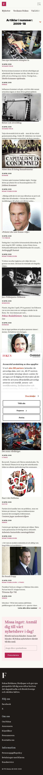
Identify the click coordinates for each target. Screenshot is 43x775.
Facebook (6, 704)
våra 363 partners (16, 368)
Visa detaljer (30, 396)
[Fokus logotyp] (4, 675)
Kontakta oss (8, 739)
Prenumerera (8, 735)
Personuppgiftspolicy (12, 752)
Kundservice (8, 761)
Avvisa (21, 418)
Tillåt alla (21, 403)
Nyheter (6, 10)
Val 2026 (35, 10)
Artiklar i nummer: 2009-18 (19, 21)
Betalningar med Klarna (13, 757)
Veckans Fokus (21, 10)
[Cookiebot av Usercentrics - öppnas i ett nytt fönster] (30, 355)
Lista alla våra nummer (28, 608)
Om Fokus (6, 721)
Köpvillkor (7, 730)
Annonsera (7, 726)
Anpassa (20, 411)
